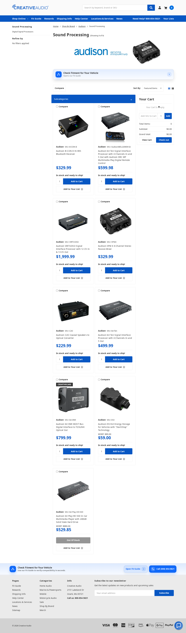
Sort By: (137, 88)
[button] (93, 99)
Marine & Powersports (50, 589)
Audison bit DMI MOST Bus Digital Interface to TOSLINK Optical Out (70, 427)
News (119, 18)
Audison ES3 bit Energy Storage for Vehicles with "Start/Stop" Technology (114, 427)
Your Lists (168, 18)
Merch (43, 610)
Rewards (49, 18)
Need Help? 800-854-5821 (146, 18)
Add (168, 116)
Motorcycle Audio (48, 598)
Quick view (73, 126)
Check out (164, 139)
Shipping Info (64, 18)
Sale (42, 602)
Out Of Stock (73, 540)
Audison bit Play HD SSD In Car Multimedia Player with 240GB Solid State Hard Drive (71, 519)
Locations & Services (102, 18)
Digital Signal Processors (22, 31)
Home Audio (46, 585)
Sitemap (16, 610)
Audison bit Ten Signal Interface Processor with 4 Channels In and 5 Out (115, 338)
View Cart (147, 139)
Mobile (43, 594)
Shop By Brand (47, 606)
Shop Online (19, 18)
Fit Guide (36, 18)
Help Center (81, 18)
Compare (59, 88)
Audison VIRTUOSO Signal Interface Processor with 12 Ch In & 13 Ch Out (73, 248)
